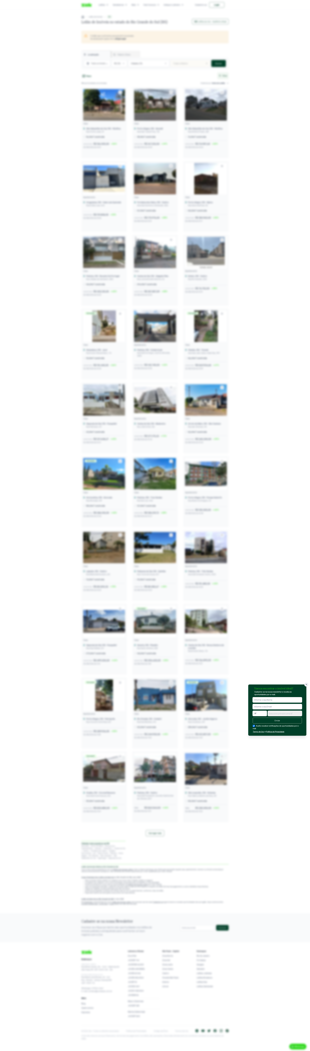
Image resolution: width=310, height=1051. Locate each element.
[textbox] (285, 713)
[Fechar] (306, 684)
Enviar (277, 720)
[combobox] (285, 713)
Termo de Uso (258, 732)
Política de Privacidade (275, 732)
